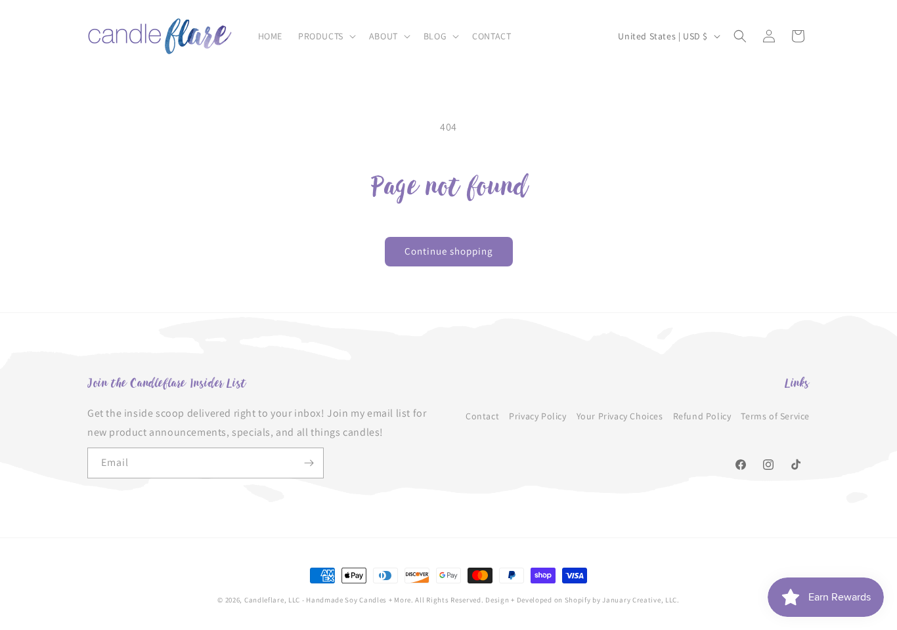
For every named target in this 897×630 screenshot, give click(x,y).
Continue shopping (449, 251)
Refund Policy (702, 415)
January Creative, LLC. (640, 599)
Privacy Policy (537, 415)
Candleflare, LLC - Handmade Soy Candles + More (327, 599)
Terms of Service (775, 415)
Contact (482, 415)
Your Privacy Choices (620, 415)
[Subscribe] (308, 463)
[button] (325, 36)
